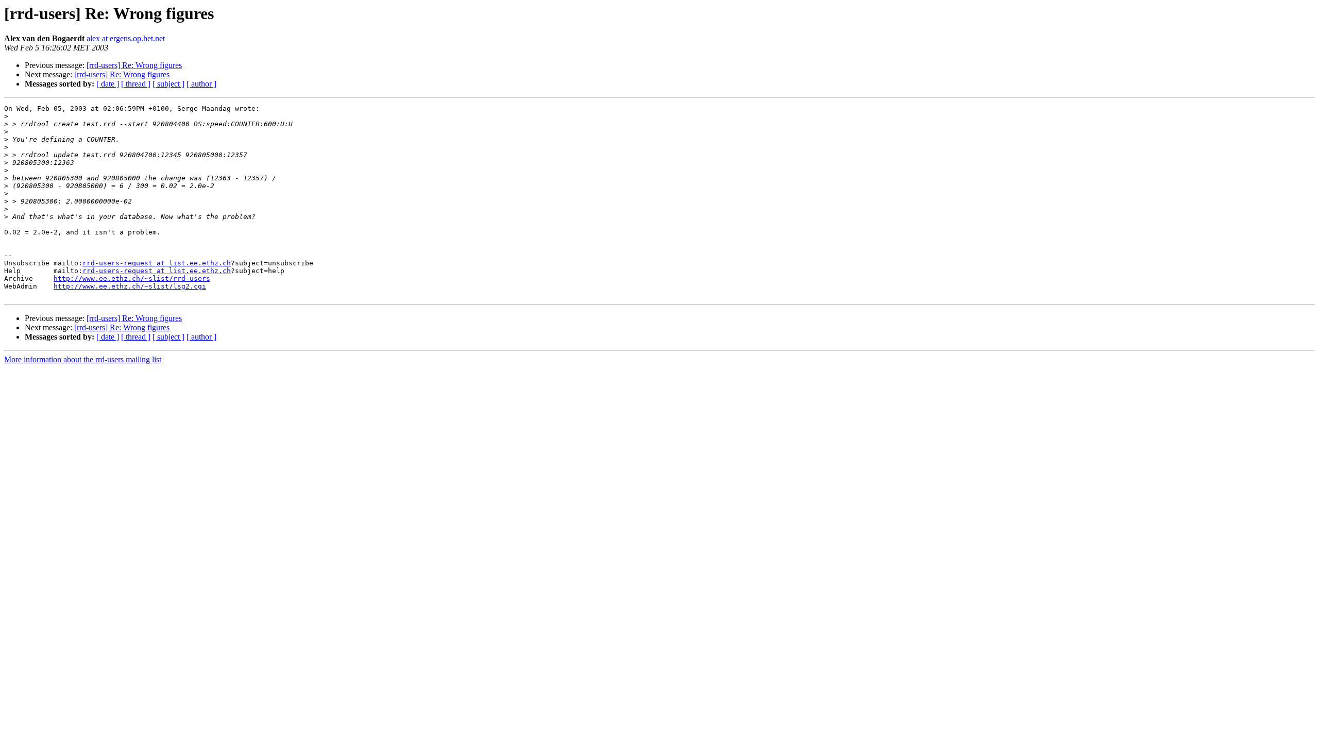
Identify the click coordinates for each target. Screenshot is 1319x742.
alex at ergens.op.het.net (126, 38)
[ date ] (107, 83)
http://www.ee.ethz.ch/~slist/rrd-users (132, 278)
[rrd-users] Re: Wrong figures (134, 65)
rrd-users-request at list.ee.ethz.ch (156, 263)
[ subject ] (168, 83)
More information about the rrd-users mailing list (82, 359)
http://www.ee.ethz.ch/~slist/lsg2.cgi (130, 286)
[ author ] (201, 83)
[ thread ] (135, 83)
